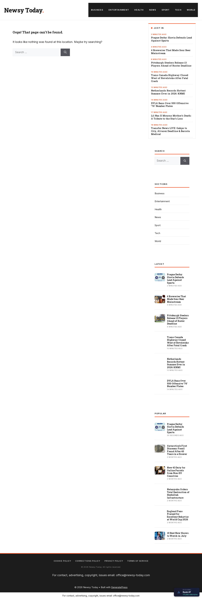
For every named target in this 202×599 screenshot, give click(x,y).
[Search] (65, 52)
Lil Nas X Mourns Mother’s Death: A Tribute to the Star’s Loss (171, 117)
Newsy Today (23, 10)
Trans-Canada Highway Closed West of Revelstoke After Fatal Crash (169, 78)
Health (139, 10)
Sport (165, 10)
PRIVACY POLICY (113, 561)
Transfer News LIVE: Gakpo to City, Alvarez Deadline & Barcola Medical (170, 131)
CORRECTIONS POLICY (87, 561)
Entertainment (119, 10)
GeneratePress (119, 587)
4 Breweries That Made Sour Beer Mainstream (170, 52)
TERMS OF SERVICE (137, 561)
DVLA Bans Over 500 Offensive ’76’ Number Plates (169, 105)
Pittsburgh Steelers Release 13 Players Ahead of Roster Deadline (171, 64)
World (191, 10)
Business (97, 10)
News (152, 10)
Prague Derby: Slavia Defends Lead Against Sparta (171, 39)
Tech (178, 10)
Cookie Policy (62, 561)
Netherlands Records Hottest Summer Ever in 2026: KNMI (168, 92)
